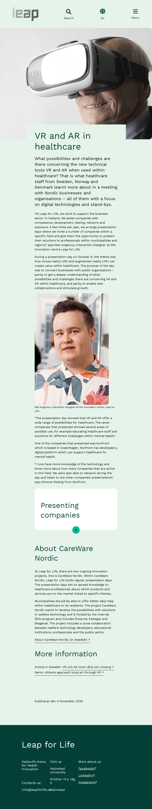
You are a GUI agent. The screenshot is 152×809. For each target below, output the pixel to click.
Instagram (87, 782)
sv (102, 18)
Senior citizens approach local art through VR (68, 672)
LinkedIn (86, 775)
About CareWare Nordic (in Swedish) (61, 639)
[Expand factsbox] (76, 530)
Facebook (87, 768)
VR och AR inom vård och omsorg (86, 667)
